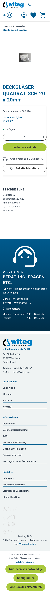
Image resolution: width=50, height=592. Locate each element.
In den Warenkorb (24, 147)
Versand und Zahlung (14, 442)
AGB (5, 436)
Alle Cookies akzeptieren (26, 587)
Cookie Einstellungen (14, 448)
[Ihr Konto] (23, 15)
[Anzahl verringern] (6, 137)
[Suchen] (30, 5)
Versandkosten (27, 544)
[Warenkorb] (42, 15)
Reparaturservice (12, 455)
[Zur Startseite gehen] (13, 5)
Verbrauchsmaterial (14, 484)
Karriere (7, 400)
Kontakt (7, 406)
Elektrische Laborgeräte (16, 490)
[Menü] (43, 5)
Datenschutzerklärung (15, 429)
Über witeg (9, 387)
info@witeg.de (20, 298)
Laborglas (8, 478)
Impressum (9, 423)
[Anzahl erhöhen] (44, 137)
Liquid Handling (11, 497)
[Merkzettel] (33, 15)
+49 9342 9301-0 (21, 302)
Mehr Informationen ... (25, 562)
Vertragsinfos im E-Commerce (19, 461)
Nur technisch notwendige (26, 569)
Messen (7, 394)
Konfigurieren (26, 578)
